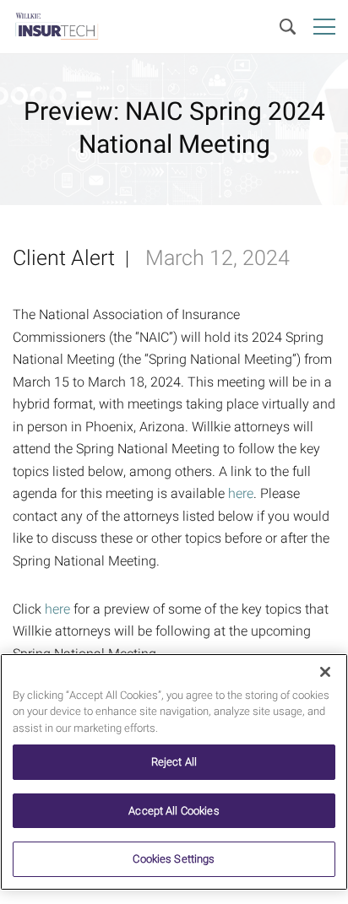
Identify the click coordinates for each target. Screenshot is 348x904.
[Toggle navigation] (324, 27)
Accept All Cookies (173, 811)
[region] (174, 771)
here (240, 494)
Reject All (174, 762)
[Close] (325, 671)
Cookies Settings (174, 859)
